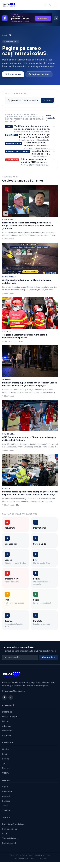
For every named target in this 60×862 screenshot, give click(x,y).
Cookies (33, 859)
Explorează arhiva (41, 74)
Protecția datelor (10, 843)
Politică (5, 759)
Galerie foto (7, 791)
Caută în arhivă (17, 94)
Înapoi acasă (14, 74)
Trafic (5, 805)
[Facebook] (4, 697)
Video (5, 787)
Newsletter (7, 730)
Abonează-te (48, 657)
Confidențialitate (21, 859)
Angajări (6, 796)
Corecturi (6, 735)
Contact (5, 721)
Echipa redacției (9, 716)
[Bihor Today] (9, 5)
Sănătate (6, 810)
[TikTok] (10, 697)
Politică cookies (9, 829)
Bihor (4, 754)
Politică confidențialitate (13, 824)
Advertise (6, 726)
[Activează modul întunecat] (50, 5)
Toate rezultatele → (50, 118)
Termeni (42, 859)
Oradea (5, 749)
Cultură (5, 773)
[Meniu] (55, 5)
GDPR (5, 833)
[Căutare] (44, 5)
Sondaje (6, 801)
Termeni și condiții (10, 838)
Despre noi (7, 712)
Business (6, 768)
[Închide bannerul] (56, 18)
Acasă (4, 35)
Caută (48, 100)
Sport (4, 763)
